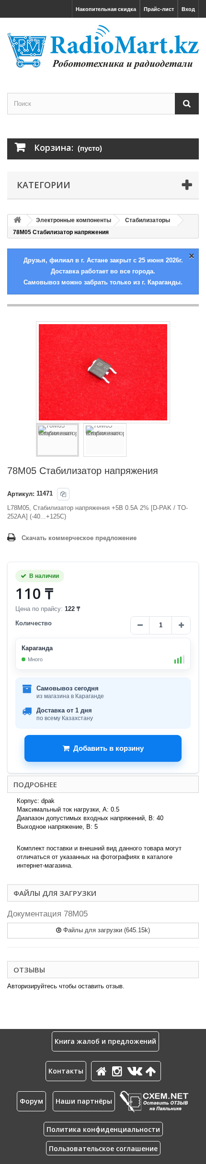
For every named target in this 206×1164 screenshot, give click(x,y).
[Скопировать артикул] (63, 494)
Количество (33, 623)
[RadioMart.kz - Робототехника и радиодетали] (103, 47)
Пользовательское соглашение (103, 1148)
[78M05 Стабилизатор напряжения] (57, 440)
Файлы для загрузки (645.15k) (105, 930)
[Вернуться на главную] (17, 220)
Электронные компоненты (73, 220)
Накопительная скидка (106, 9)
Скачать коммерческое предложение (79, 538)
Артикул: (20, 493)
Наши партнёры (84, 1101)
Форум (31, 1101)
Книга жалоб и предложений (105, 1041)
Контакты (65, 1070)
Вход (188, 9)
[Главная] (103, 1071)
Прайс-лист (159, 9)
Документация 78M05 (47, 913)
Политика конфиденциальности (103, 1129)
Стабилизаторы (147, 220)
